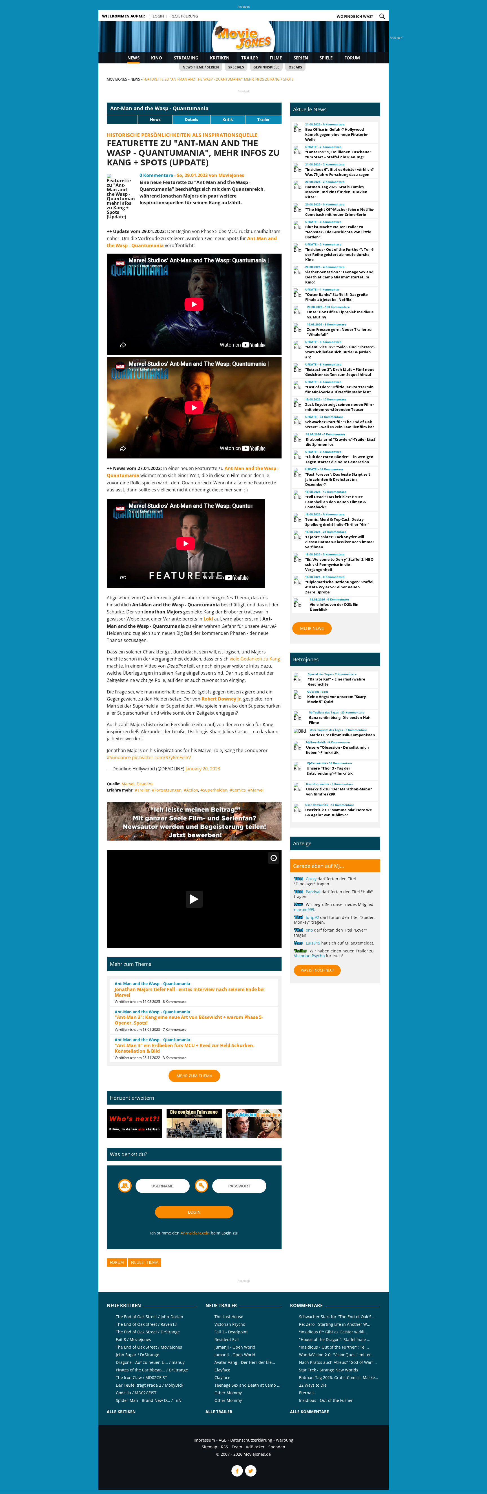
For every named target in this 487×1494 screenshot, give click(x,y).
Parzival (313, 891)
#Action (191, 790)
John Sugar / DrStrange (137, 1354)
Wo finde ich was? (355, 16)
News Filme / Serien (201, 67)
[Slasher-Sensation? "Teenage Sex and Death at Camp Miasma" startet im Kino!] (297, 270)
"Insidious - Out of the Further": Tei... (334, 1347)
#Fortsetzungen (166, 790)
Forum (352, 58)
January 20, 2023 (202, 769)
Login (158, 16)
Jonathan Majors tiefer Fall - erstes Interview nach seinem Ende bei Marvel (190, 992)
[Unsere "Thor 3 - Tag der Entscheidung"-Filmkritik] (297, 766)
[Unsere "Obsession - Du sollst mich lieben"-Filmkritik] (297, 745)
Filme (276, 58)
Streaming (186, 58)
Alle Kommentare (309, 1411)
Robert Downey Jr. (222, 699)
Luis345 (313, 943)
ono (309, 930)
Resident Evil (226, 1339)
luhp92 (312, 917)
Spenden (276, 1446)
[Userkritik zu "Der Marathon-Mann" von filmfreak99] (297, 787)
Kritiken (219, 58)
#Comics (238, 790)
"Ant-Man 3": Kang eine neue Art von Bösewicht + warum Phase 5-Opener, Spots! (189, 1020)
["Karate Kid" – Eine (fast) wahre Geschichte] (298, 677)
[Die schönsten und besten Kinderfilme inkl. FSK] (254, 1124)
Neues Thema (144, 1262)
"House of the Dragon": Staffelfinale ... (334, 1339)
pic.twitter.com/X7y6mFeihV (161, 757)
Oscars (295, 67)
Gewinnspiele (266, 67)
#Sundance (119, 757)
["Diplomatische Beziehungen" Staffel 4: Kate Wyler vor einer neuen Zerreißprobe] (297, 580)
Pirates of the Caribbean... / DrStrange (152, 1370)
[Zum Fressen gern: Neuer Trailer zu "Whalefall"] (297, 327)
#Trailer (142, 790)
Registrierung (184, 16)
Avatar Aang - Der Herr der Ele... (244, 1362)
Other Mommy (228, 1392)
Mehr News (312, 628)
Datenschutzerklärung (251, 1440)
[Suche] (382, 16)
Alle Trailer (218, 1411)
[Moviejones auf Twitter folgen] (250, 1475)
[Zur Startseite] (243, 42)
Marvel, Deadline (137, 783)
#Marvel (256, 790)
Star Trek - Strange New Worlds (328, 1370)
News (133, 58)
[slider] (122, 119)
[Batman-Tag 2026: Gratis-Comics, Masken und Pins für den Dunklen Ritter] (297, 185)
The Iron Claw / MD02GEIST (141, 1377)
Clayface (222, 1370)
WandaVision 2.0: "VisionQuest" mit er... (336, 1354)
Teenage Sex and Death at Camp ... (247, 1385)
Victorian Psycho (309, 955)
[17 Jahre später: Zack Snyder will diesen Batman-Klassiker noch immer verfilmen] (297, 535)
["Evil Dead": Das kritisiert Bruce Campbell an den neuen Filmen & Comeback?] (297, 495)
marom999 (304, 909)
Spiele (326, 58)
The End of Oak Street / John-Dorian (149, 1316)
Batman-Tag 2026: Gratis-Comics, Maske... (338, 1377)
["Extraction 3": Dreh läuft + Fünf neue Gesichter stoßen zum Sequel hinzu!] (297, 367)
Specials (236, 67)
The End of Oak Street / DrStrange (148, 1332)
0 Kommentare (156, 175)
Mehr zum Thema (194, 1075)
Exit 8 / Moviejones (133, 1339)
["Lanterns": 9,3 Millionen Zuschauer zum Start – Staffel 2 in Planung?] (297, 150)
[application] (194, 899)
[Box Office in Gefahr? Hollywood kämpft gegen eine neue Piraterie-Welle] (297, 127)
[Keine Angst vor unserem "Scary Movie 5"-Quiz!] (298, 694)
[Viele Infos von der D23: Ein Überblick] (299, 602)
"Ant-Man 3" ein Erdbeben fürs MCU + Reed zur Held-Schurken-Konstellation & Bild (184, 1048)
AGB (223, 1440)
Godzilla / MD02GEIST (136, 1392)
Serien (301, 58)
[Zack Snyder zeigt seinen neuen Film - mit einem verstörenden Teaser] (297, 402)
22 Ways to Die (313, 1385)
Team (237, 1446)
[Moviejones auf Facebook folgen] (237, 1475)
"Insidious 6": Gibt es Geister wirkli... (333, 1332)
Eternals (307, 1392)
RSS (224, 1446)
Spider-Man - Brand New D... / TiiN (148, 1400)
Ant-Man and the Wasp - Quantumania (159, 108)
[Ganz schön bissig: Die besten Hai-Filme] (298, 715)
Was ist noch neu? (317, 970)
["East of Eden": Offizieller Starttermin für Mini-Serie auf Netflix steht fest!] (297, 385)
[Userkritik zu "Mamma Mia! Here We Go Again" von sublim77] (297, 808)
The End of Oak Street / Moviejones (149, 1347)
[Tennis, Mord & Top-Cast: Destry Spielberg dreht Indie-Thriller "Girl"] (297, 517)
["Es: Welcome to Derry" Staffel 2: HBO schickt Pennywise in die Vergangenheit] (297, 557)
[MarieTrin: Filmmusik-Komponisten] (299, 731)
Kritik (227, 119)
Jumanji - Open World (234, 1347)
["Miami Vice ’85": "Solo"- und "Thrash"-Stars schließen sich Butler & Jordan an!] (297, 345)
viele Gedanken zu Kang (255, 659)
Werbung (284, 1440)
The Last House (228, 1316)
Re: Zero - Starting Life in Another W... (334, 1324)
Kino (156, 58)
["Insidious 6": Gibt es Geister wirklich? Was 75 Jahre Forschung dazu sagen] (297, 167)
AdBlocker (255, 1446)
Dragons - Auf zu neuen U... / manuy (150, 1362)
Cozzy (311, 878)
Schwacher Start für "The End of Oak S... (337, 1316)
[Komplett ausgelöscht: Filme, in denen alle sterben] (134, 1124)
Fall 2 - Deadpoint (231, 1332)
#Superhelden (213, 790)
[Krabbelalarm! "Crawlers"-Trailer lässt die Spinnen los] (297, 437)
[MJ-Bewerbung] (194, 839)
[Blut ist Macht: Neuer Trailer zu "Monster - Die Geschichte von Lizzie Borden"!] (297, 225)
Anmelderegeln (195, 1233)
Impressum (204, 1440)
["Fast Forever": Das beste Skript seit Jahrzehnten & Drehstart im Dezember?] (297, 472)
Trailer (249, 58)
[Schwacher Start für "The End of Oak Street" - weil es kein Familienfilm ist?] (297, 420)
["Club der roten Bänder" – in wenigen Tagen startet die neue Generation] (297, 455)
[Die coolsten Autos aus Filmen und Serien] (194, 1124)
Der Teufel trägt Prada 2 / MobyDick (149, 1385)
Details (191, 119)
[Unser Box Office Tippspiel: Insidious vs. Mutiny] (297, 310)
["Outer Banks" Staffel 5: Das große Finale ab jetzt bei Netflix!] (297, 292)
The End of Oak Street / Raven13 (146, 1324)
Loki (208, 619)
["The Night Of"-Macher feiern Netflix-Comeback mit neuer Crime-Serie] (297, 207)
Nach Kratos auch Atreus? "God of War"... (338, 1362)
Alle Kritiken (121, 1411)
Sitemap (209, 1446)
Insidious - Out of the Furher (326, 1400)
